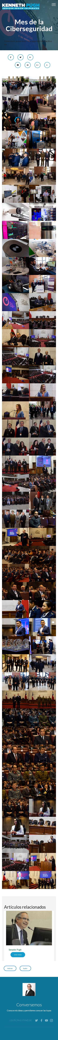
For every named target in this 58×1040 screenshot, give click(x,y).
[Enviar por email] (18, 64)
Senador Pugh (15, 949)
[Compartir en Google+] (30, 57)
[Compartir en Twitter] (20, 57)
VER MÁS (18, 955)
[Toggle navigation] (54, 4)
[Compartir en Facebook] (11, 57)
